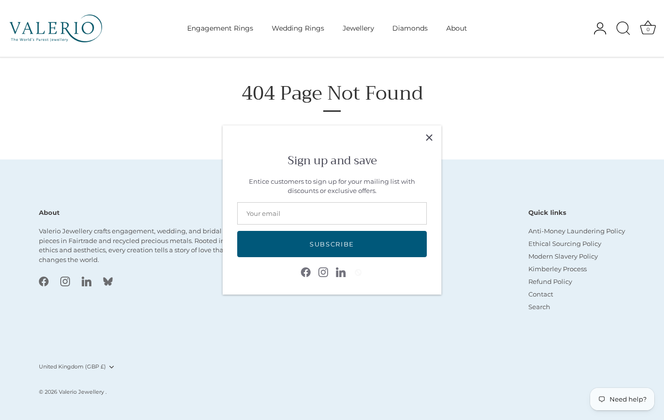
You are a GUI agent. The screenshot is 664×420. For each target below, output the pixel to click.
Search (539, 307)
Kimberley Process (557, 269)
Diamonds (410, 28)
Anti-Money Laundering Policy (576, 231)
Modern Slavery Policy (563, 256)
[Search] (623, 28)
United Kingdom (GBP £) (72, 367)
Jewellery (358, 28)
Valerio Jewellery (82, 391)
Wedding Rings (298, 28)
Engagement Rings (220, 28)
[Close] (429, 137)
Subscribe (332, 244)
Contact (540, 294)
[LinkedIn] (341, 271)
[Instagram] (323, 271)
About (456, 28)
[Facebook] (306, 271)
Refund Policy (550, 281)
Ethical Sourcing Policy (564, 243)
